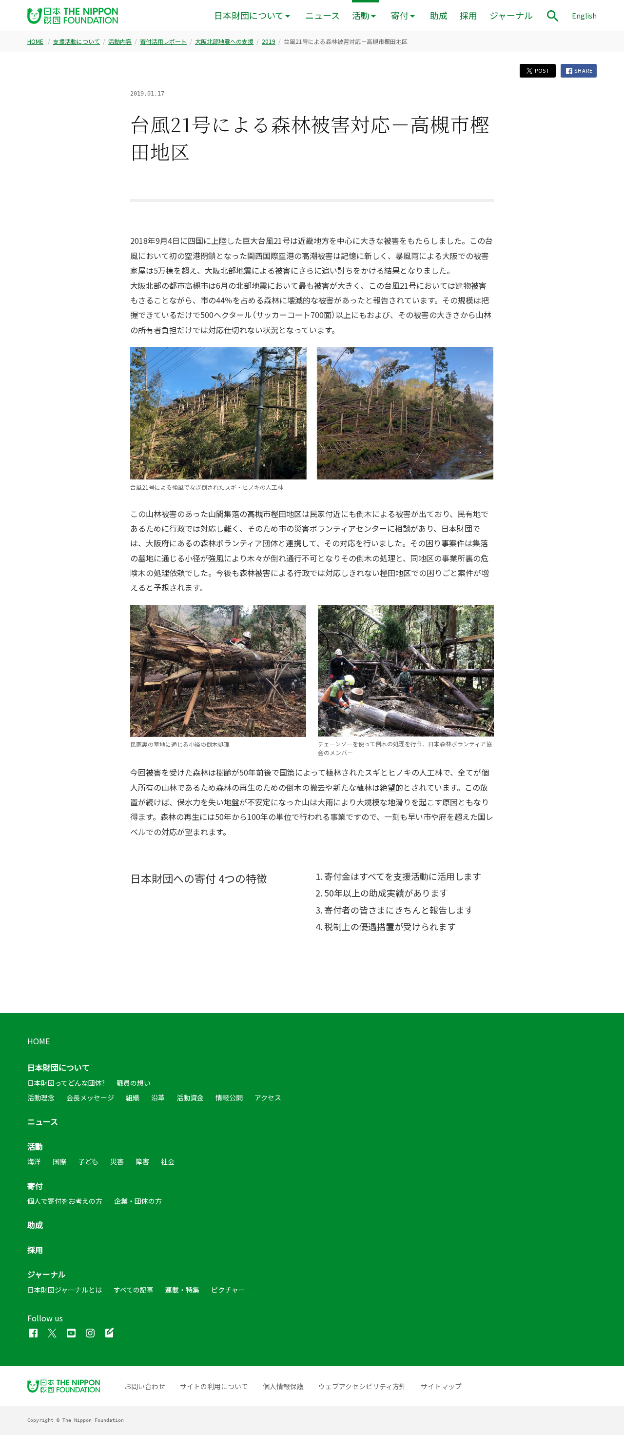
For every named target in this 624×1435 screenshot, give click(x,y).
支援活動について (76, 41)
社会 (168, 1161)
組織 (132, 1097)
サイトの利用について (214, 1386)
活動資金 (190, 1097)
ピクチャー (228, 1290)
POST (541, 70)
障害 (142, 1161)
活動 (361, 15)
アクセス (267, 1097)
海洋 (34, 1161)
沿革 (158, 1097)
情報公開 (229, 1097)
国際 (59, 1161)
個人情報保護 (283, 1386)
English (584, 15)
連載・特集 (182, 1290)
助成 (439, 15)
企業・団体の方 (138, 1201)
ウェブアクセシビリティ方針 (362, 1386)
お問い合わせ (144, 1386)
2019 (268, 41)
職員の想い (134, 1083)
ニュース (322, 15)
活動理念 (41, 1097)
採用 (468, 15)
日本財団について (249, 15)
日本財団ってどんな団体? (66, 1083)
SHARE (583, 70)
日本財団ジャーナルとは (64, 1290)
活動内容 (120, 41)
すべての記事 (134, 1290)
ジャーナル (511, 15)
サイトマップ (441, 1386)
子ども (88, 1161)
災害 (117, 1161)
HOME (35, 41)
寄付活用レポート (163, 41)
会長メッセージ (90, 1097)
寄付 (400, 15)
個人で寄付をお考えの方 (64, 1201)
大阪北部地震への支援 (224, 41)
